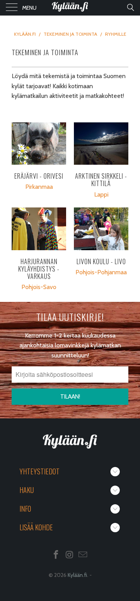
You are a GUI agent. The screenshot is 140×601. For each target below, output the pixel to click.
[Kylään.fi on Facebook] (56, 555)
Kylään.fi (77, 574)
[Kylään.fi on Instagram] (69, 555)
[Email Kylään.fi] (83, 555)
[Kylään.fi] (70, 8)
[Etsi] (130, 7)
